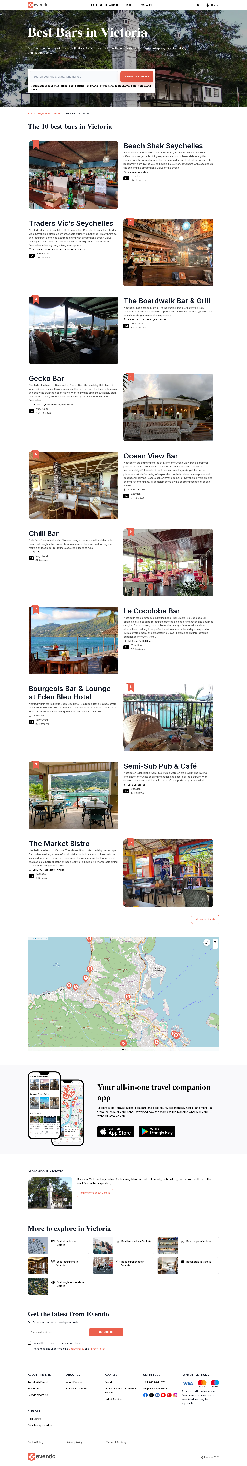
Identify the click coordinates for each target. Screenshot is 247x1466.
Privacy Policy (97, 1348)
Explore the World (104, 5)
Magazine (147, 5)
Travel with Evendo (38, 1382)
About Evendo (74, 1382)
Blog (129, 5)
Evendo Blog (35, 1388)
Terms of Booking (116, 1442)
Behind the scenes (76, 1388)
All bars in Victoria (205, 919)
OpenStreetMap (39, 938)
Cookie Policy (76, 1348)
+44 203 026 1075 (154, 1382)
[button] (90, 969)
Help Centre (34, 1418)
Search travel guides (137, 76)
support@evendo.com (155, 1388)
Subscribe (106, 1332)
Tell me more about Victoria (95, 1192)
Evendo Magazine (38, 1394)
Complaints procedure (40, 1425)
